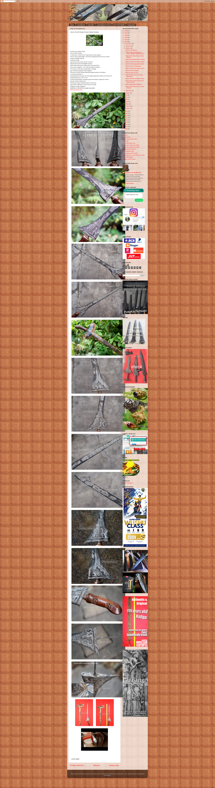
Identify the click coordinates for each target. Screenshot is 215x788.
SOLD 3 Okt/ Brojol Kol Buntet (133, 84)
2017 (125, 117)
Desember (129, 43)
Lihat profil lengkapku (128, 183)
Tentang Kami (131, 25)
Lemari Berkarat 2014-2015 (130, 153)
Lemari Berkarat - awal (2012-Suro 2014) (134, 155)
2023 (125, 37)
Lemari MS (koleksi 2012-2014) (131, 147)
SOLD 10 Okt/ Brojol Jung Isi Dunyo (134, 68)
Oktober (128, 48)
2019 (125, 113)
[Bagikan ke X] (75, 759)
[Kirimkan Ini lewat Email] (72, 759)
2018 (125, 115)
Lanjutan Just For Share (129, 159)
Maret (127, 104)
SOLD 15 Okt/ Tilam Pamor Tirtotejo (135, 61)
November (129, 46)
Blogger (109, 775)
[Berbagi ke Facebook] (77, 759)
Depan (72, 25)
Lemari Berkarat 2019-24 (103, 25)
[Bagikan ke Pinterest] (78, 759)
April (127, 101)
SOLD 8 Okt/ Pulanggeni (131, 70)
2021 (125, 41)
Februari (128, 106)
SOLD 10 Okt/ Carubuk (131, 72)
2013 (125, 126)
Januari (128, 108)
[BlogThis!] (74, 759)
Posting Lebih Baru (77, 765)
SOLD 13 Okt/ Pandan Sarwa (133, 66)
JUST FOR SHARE (118, 25)
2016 (125, 120)
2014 (125, 124)
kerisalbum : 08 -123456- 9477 (132, 172)
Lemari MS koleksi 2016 (129, 143)
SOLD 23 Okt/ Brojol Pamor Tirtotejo (135, 59)
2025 (125, 33)
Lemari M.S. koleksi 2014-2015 (131, 145)
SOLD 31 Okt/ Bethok (131, 50)
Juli (127, 95)
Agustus (128, 93)
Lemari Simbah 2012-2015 (130, 139)
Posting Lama (114, 765)
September (129, 90)
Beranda (96, 765)
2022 (125, 39)
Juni (127, 97)
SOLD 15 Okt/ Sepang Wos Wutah (134, 64)
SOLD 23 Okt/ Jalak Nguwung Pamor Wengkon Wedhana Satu (134, 53)
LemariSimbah (81, 25)
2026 (125, 30)
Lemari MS (91, 25)
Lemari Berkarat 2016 (128, 151)
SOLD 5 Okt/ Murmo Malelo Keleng (134, 78)
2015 (125, 122)
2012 (125, 128)
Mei (127, 99)
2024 (125, 35)
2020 (125, 111)
